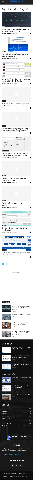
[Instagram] (16, 465)
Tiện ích (3, 101)
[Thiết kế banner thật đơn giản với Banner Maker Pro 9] (16, 243)
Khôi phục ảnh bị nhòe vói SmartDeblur (21, 394)
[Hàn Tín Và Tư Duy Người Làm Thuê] (6, 317)
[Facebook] (12, 465)
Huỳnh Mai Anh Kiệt (6, 33)
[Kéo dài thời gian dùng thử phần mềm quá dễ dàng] (16, 218)
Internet (3, 200)
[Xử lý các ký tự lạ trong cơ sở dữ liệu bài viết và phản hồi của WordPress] (6, 358)
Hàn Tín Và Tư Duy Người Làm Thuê (21, 314)
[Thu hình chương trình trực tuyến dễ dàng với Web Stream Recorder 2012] (16, 143)
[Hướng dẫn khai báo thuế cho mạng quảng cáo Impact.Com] (6, 350)
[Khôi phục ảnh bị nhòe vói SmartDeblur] (6, 397)
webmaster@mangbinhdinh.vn (14, 454)
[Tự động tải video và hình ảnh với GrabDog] (16, 193)
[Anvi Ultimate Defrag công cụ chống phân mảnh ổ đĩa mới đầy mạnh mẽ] (16, 119)
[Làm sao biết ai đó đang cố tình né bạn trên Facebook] (6, 380)
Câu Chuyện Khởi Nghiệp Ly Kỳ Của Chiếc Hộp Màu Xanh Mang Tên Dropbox (20, 324)
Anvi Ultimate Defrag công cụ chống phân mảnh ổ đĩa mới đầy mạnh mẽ (15, 130)
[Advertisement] (16, 283)
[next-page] (9, 264)
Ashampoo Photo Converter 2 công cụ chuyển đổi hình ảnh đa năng (16, 80)
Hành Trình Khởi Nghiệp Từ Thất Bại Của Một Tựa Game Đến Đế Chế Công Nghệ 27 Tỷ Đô (21, 333)
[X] (20, 465)
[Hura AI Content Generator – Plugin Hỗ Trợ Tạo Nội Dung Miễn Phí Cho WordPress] (6, 308)
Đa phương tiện (5, 150)
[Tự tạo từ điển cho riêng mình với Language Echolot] (16, 168)
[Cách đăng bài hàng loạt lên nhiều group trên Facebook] (6, 388)
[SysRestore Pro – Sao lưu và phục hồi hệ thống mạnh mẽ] (16, 94)
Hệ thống (4, 51)
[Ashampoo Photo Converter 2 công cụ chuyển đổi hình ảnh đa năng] (16, 69)
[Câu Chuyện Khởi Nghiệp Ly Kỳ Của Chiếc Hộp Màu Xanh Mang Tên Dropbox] (6, 325)
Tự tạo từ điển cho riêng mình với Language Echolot (14, 179)
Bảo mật (3, 26)
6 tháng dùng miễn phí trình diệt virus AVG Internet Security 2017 (15, 30)
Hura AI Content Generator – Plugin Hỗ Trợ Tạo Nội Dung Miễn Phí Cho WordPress (21, 308)
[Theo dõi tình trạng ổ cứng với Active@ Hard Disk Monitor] (16, 44)
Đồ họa (3, 76)
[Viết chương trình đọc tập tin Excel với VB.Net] (6, 366)
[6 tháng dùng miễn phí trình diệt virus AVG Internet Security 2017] (16, 19)
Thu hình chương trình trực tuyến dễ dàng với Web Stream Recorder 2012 (15, 154)
